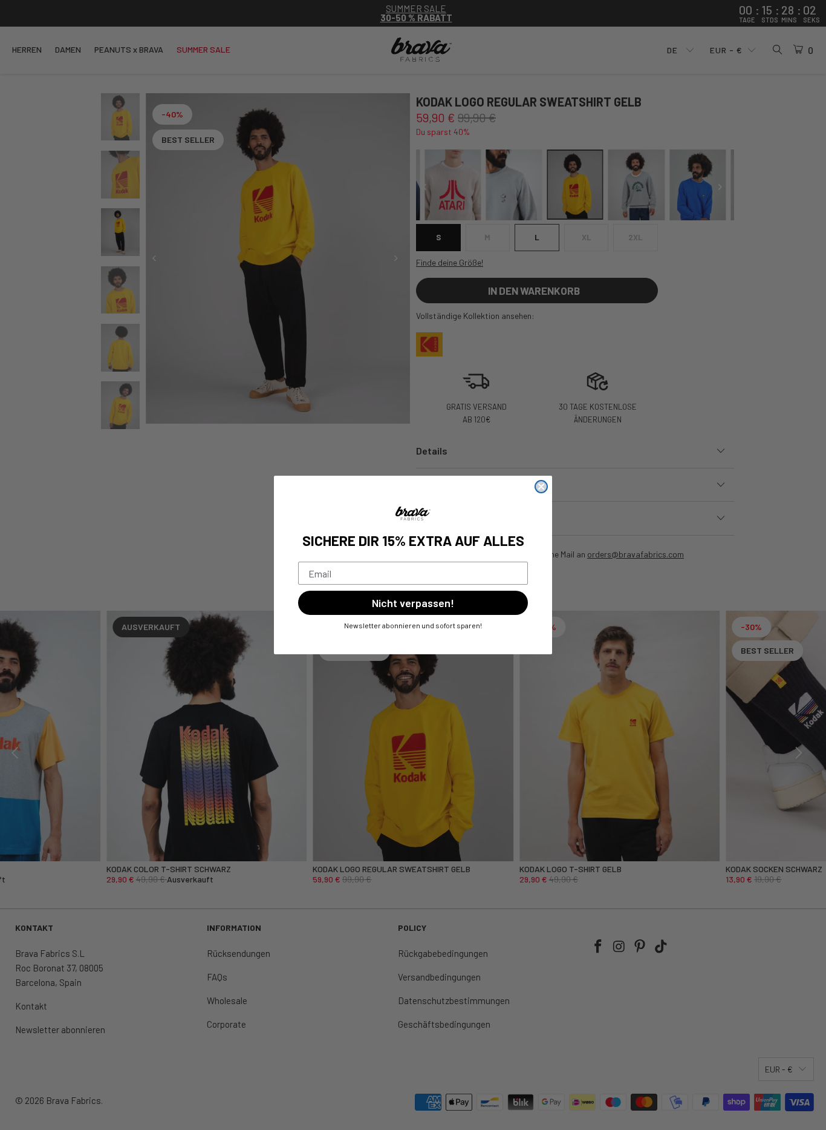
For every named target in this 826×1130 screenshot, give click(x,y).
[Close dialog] (541, 487)
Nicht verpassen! (413, 602)
